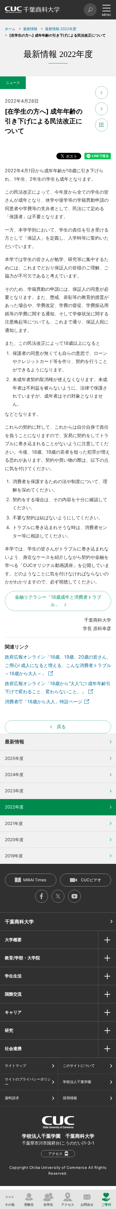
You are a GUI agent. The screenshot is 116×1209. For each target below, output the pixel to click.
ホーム (10, 29)
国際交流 (13, 994)
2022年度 (14, 806)
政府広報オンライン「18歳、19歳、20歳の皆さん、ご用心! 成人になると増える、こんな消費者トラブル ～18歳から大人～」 (58, 665)
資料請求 (12, 1098)
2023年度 (14, 790)
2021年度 (14, 823)
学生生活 (13, 975)
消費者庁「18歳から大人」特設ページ (43, 701)
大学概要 (13, 939)
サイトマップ (15, 1065)
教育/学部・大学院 (22, 957)
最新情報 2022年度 (60, 29)
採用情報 (70, 1098)
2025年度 (14, 758)
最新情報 (30, 29)
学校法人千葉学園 (77, 1081)
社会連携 (13, 1048)
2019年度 (14, 855)
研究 (9, 1030)
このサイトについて (79, 1065)
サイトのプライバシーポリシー (28, 1082)
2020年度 (14, 839)
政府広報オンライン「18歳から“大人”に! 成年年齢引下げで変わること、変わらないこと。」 (58, 687)
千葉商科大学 (19, 922)
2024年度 (14, 774)
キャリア (13, 1012)
